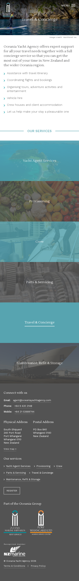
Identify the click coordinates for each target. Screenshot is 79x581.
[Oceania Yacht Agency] (8, 10)
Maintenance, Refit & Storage (23, 479)
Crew (59, 466)
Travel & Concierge (42, 472)
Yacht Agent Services (18, 466)
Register (12, 490)
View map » (10, 449)
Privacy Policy (38, 566)
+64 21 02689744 (24, 411)
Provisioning (43, 466)
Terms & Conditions (14, 566)
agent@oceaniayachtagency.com (32, 400)
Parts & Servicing (16, 472)
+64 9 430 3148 (23, 406)
